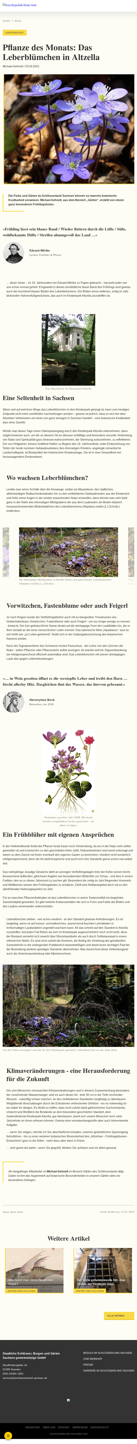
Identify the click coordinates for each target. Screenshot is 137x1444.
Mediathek (33, 1427)
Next (121, 557)
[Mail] (39, 1212)
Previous (15, 557)
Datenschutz (99, 1427)
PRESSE (88, 1364)
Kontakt (64, 1427)
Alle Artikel (116, 1316)
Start (6, 20)
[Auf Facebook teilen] (28, 1212)
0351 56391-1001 (13, 1373)
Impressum (80, 1427)
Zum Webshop (92, 1359)
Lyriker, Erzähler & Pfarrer (45, 254)
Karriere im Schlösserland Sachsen (108, 1370)
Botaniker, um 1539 (41, 704)
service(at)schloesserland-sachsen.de (25, 1378)
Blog (18, 20)
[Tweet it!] (34, 1212)
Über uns (49, 1427)
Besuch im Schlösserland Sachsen (107, 1353)
